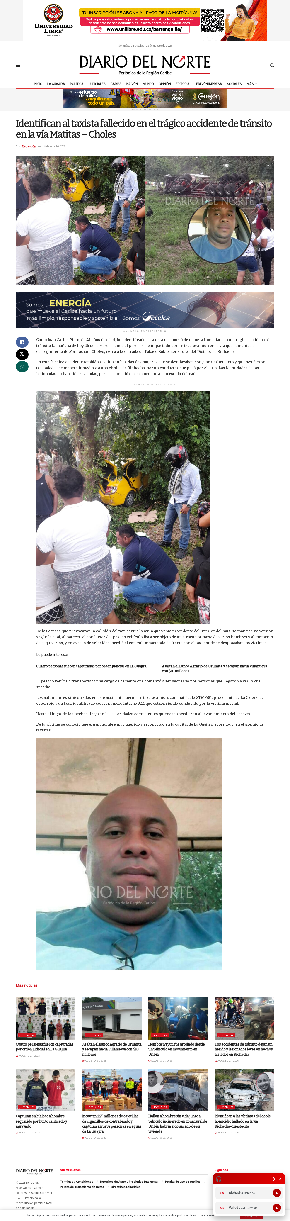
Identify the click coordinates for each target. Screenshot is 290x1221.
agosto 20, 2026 (29, 1132)
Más (250, 84)
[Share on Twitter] (22, 354)
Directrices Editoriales (125, 1187)
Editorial (183, 84)
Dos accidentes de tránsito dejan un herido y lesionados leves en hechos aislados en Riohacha (244, 1049)
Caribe (116, 84)
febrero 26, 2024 (55, 146)
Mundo (148, 84)
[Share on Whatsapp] (22, 366)
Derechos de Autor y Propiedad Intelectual (129, 1182)
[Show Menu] (18, 65)
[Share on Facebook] (22, 342)
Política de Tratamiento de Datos (82, 1187)
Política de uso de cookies (183, 1182)
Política (77, 84)
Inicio (38, 84)
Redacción (29, 146)
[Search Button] (272, 65)
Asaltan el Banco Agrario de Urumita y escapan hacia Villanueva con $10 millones (112, 1049)
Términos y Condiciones (76, 1182)
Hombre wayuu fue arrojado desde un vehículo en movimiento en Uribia (176, 1049)
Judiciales (97, 84)
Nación (132, 84)
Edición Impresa (209, 84)
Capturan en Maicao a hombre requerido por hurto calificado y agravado (41, 1121)
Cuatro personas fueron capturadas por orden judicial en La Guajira (91, 666)
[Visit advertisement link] (145, 20)
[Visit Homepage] (145, 65)
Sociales (234, 84)
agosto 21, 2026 (29, 1055)
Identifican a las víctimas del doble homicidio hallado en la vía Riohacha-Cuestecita (243, 1121)
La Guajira (56, 84)
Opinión (165, 84)
